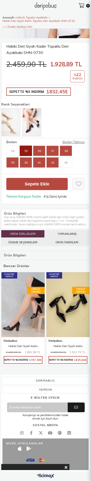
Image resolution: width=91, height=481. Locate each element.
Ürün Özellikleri (22, 234)
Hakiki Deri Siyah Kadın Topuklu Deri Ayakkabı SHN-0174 (23, 346)
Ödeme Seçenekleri (22, 242)
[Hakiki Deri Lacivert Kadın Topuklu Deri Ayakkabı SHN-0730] (32, 122)
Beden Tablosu (74, 142)
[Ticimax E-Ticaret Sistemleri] (45, 476)
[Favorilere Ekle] (79, 184)
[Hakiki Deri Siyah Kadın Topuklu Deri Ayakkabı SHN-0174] (23, 304)
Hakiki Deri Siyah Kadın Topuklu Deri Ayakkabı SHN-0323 (68, 346)
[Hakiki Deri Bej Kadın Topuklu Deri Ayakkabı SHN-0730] (11, 122)
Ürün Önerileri (67, 242)
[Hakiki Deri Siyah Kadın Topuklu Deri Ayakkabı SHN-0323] (68, 304)
